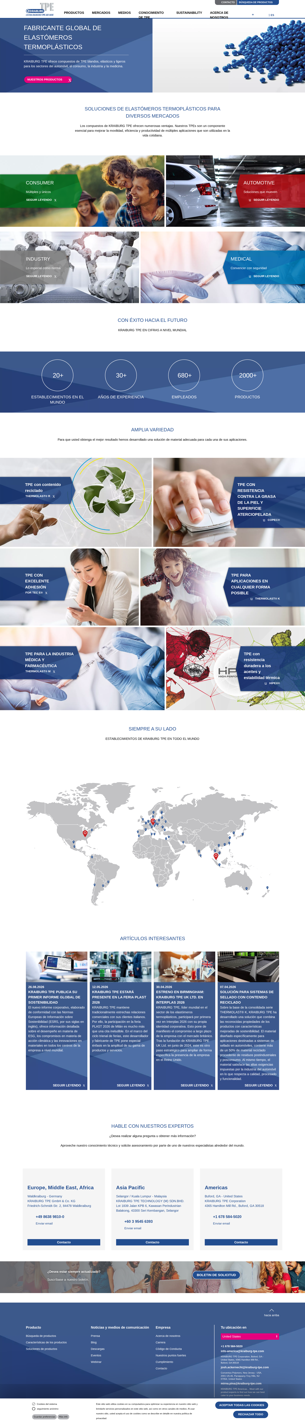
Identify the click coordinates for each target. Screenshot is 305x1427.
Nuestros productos (44, 79)
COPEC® (274, 519)
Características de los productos (46, 1342)
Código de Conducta (169, 1349)
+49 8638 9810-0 (50, 1217)
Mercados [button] (101, 12)
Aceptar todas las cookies (241, 1405)
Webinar (96, 1362)
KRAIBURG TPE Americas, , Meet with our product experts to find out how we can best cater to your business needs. (243, 1392)
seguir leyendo (39, 199)
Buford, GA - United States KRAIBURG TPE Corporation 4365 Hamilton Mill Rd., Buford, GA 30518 (234, 1201)
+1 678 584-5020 (227, 1217)
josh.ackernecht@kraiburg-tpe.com (245, 1367)
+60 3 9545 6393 (138, 1221)
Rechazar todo (250, 1414)
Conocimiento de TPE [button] (151, 15)
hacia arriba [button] (271, 1314)
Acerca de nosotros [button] (219, 15)
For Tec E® (34, 592)
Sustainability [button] (189, 12)
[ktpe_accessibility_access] (253, 15)
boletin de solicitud (216, 1275)
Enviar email (44, 1223)
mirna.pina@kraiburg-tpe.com (241, 1383)
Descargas (98, 1349)
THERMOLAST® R (37, 496)
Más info (63, 1416)
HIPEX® (274, 683)
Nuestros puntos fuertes (171, 1355)
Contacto (228, 2)
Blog (94, 1342)
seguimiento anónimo (47, 1409)
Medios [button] (124, 12)
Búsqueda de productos (256, 2)
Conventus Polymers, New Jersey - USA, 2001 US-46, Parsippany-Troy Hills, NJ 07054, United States (241, 1375)
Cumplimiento (164, 1362)
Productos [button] (74, 12)
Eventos (96, 1355)
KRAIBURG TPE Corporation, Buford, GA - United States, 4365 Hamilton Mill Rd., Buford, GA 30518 (242, 1359)
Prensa (95, 1335)
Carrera (160, 1342)
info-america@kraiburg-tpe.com (242, 1351)
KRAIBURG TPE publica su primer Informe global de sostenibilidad (54, 997)
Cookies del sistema (47, 1404)
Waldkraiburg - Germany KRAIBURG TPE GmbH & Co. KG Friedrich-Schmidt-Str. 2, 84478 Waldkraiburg (59, 1201)
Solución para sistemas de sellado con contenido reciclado (247, 997)
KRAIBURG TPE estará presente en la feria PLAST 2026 (119, 997)
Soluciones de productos (41, 1349)
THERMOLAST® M (38, 671)
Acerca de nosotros (168, 1335)
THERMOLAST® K (267, 598)
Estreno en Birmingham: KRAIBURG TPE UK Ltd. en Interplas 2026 (180, 997)
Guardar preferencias (44, 1416)
